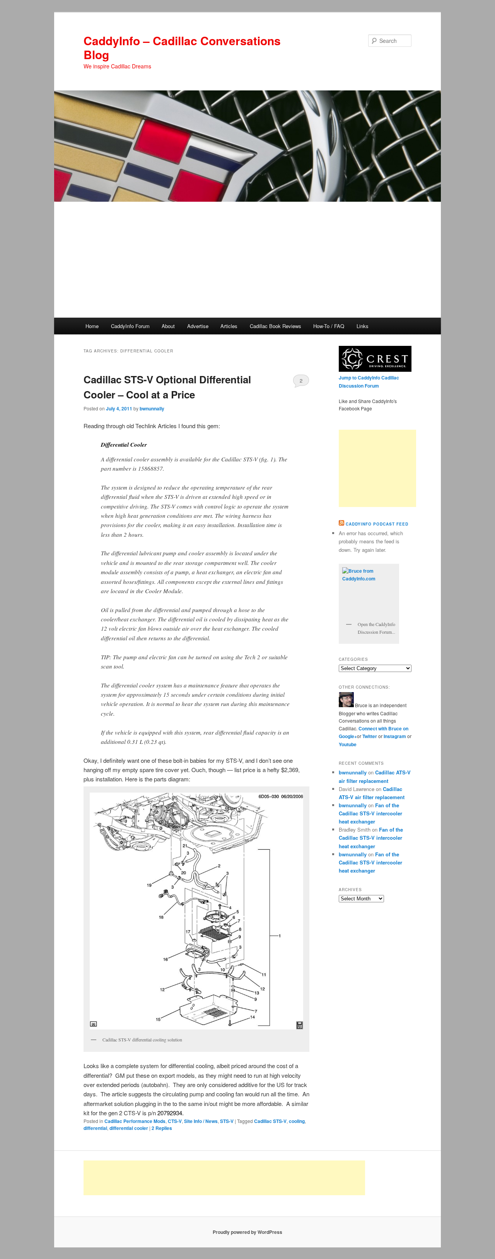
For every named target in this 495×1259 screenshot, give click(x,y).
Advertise (197, 326)
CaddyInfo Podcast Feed (377, 524)
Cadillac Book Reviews (275, 326)
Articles (228, 326)
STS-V (227, 1121)
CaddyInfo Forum (130, 326)
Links (363, 326)
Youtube (348, 744)
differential (95, 1128)
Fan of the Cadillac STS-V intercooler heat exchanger (370, 813)
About (168, 326)
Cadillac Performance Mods (135, 1121)
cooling (297, 1121)
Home (92, 326)
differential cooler (128, 1128)
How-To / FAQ (328, 326)
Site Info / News (201, 1121)
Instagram (395, 736)
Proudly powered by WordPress (247, 1231)
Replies (162, 1128)
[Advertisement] (247, 260)
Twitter (369, 736)
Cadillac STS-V (270, 1121)
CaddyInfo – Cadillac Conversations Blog (182, 47)
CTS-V (175, 1121)
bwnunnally (152, 408)
